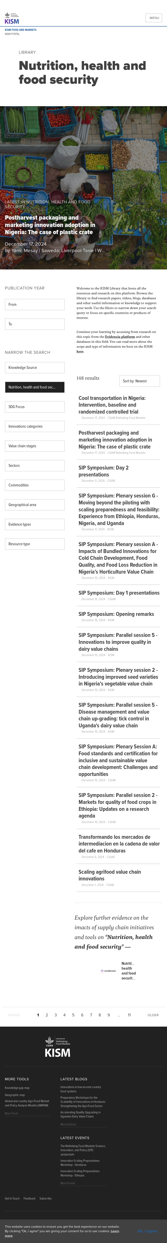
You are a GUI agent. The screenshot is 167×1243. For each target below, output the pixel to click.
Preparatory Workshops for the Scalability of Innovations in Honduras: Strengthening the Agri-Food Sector (83, 1102)
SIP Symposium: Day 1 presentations (119, 593)
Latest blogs (73, 1079)
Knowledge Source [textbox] (23, 368)
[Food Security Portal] (13, 18)
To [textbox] (10, 324)
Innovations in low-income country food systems (80, 1089)
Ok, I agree (147, 1231)
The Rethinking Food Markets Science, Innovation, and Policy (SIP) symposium (83, 1150)
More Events (67, 1183)
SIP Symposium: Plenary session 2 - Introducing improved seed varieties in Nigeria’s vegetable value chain (118, 677)
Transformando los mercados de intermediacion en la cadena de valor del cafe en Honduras (119, 844)
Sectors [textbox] (14, 465)
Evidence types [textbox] (20, 524)
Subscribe (46, 1198)
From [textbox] (12, 304)
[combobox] (35, 304)
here (80, 351)
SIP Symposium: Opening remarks (116, 614)
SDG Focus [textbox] (17, 407)
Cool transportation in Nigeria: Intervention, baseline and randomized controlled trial (112, 405)
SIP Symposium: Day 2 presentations (104, 471)
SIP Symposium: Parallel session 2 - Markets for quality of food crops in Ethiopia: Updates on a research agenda (118, 806)
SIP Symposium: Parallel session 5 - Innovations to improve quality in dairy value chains (118, 642)
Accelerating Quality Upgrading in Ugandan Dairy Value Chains (80, 1115)
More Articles (68, 1124)
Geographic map (15, 1095)
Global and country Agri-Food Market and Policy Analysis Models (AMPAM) (27, 1103)
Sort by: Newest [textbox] (135, 381)
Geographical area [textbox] (22, 505)
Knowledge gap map (17, 1088)
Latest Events (74, 1138)
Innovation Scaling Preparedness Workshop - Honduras (80, 1163)
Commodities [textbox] (19, 485)
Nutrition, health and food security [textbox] (34, 387)
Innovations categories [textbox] (26, 426)
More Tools (17, 1079)
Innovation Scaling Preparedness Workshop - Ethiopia (80, 1173)
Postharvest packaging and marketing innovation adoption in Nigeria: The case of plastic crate (50, 225)
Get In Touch (12, 1198)
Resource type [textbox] (19, 544)
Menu (154, 18)
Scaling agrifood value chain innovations (110, 876)
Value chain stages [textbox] (22, 446)
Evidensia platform (120, 336)
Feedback (29, 1198)
